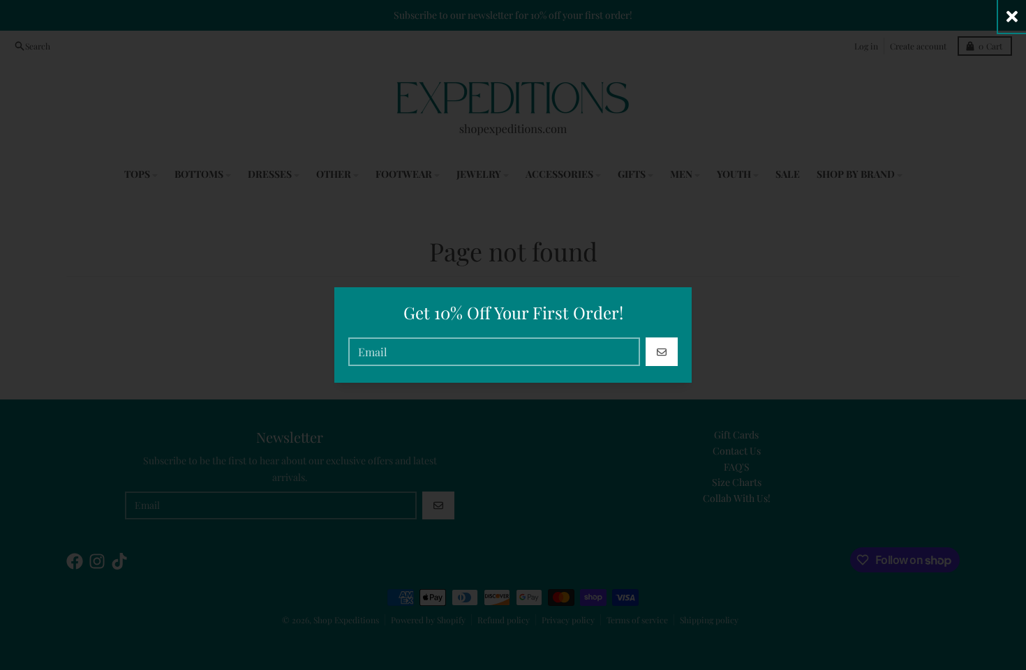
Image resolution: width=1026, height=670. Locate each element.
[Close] (1012, 16)
